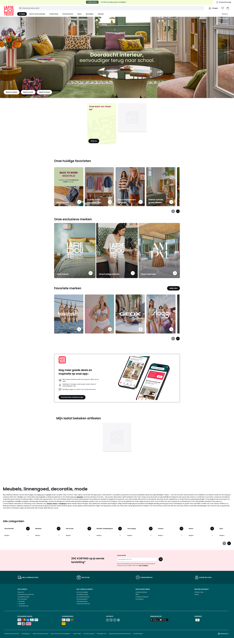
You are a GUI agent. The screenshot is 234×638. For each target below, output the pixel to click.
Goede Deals (53, 14)
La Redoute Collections (142, 597)
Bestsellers (89, 14)
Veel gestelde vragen (23, 597)
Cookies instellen (77, 633)
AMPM (137, 594)
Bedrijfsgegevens (26, 633)
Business (225, 14)
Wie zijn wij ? (21, 592)
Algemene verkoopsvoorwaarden (41, 633)
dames (49, 503)
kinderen (63, 503)
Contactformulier (23, 606)
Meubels (80, 497)
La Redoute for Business (83, 603)
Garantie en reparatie (89, 633)
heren (55, 503)
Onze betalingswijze (82, 601)
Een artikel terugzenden (83, 597)
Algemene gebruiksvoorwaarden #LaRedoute (120, 633)
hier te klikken (143, 565)
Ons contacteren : (22, 599)
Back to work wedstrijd (37, 14)
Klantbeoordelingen (138, 633)
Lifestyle (101, 14)
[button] (228, 8)
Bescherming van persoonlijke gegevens (61, 633)
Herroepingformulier (102, 633)
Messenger (22, 603)
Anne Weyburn (140, 599)
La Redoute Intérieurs (141, 592)
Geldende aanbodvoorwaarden (11, 633)
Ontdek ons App (199, 592)
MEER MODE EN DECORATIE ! (202, 589)
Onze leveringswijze (82, 599)
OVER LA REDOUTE (22, 589)
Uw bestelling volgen (82, 594)
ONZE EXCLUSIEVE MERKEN (143, 589)
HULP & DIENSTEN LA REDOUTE (85, 589)
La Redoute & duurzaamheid (26, 594)
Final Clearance (68, 14)
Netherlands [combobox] (224, 633)
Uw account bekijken (82, 592)
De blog (197, 594)
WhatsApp (22, 601)
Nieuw (80, 14)
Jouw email (121, 555)
